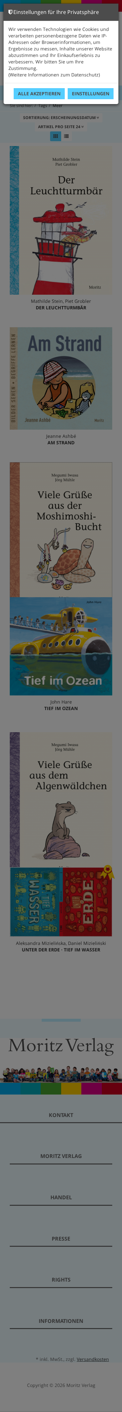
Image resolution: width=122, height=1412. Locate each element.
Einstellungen (90, 93)
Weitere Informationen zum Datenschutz (54, 75)
